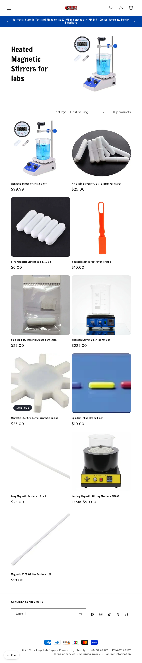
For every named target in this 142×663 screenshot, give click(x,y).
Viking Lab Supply (46, 650)
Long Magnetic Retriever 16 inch (29, 496)
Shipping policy (90, 654)
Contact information (117, 654)
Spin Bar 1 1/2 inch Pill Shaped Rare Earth (34, 340)
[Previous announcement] (8, 21)
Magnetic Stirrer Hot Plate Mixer (29, 183)
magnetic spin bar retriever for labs (91, 261)
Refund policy (99, 650)
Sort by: (60, 112)
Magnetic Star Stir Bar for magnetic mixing (34, 418)
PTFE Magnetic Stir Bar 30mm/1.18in (31, 261)
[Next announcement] (134, 21)
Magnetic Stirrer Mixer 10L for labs (91, 340)
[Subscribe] (81, 613)
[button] (9, 8)
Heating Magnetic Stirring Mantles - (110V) (95, 496)
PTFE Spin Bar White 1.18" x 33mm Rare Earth (96, 183)
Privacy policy (121, 650)
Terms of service (64, 654)
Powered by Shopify (72, 650)
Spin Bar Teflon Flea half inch (87, 418)
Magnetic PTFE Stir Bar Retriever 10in (31, 574)
